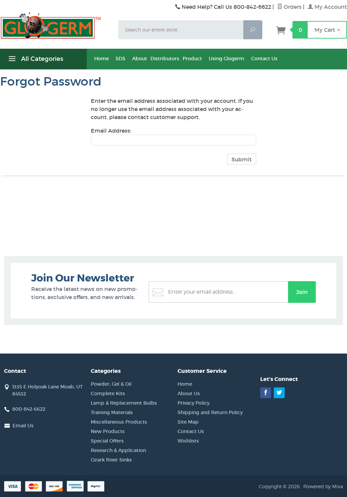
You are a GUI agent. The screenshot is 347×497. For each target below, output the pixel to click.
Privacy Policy (193, 403)
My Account (330, 6)
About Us (189, 393)
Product (192, 58)
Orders (292, 6)
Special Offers (107, 441)
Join (302, 292)
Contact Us (264, 58)
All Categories (41, 59)
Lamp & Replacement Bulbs (124, 403)
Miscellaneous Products (119, 422)
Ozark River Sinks (111, 460)
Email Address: (111, 130)
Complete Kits (108, 393)
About (139, 58)
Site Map (188, 422)
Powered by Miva (323, 486)
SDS (120, 58)
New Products (108, 431)
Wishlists (188, 441)
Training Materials (112, 412)
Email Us (23, 426)
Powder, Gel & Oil (111, 384)
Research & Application (118, 450)
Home (101, 58)
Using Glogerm (226, 58)
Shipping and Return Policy (210, 412)
